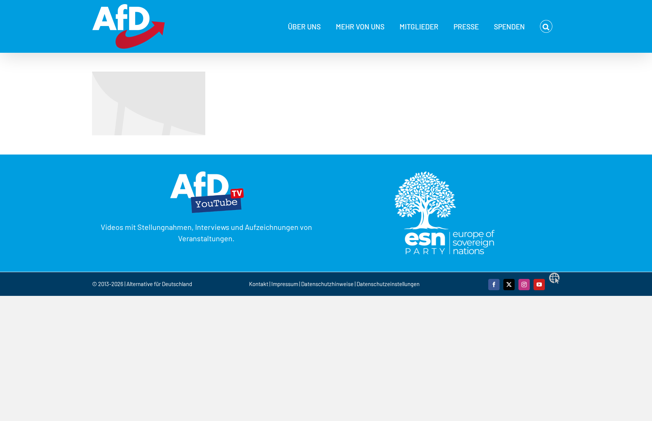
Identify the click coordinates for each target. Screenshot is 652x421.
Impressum (284, 283)
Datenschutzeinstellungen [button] (388, 283)
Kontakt (259, 283)
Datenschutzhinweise (327, 283)
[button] (546, 26)
